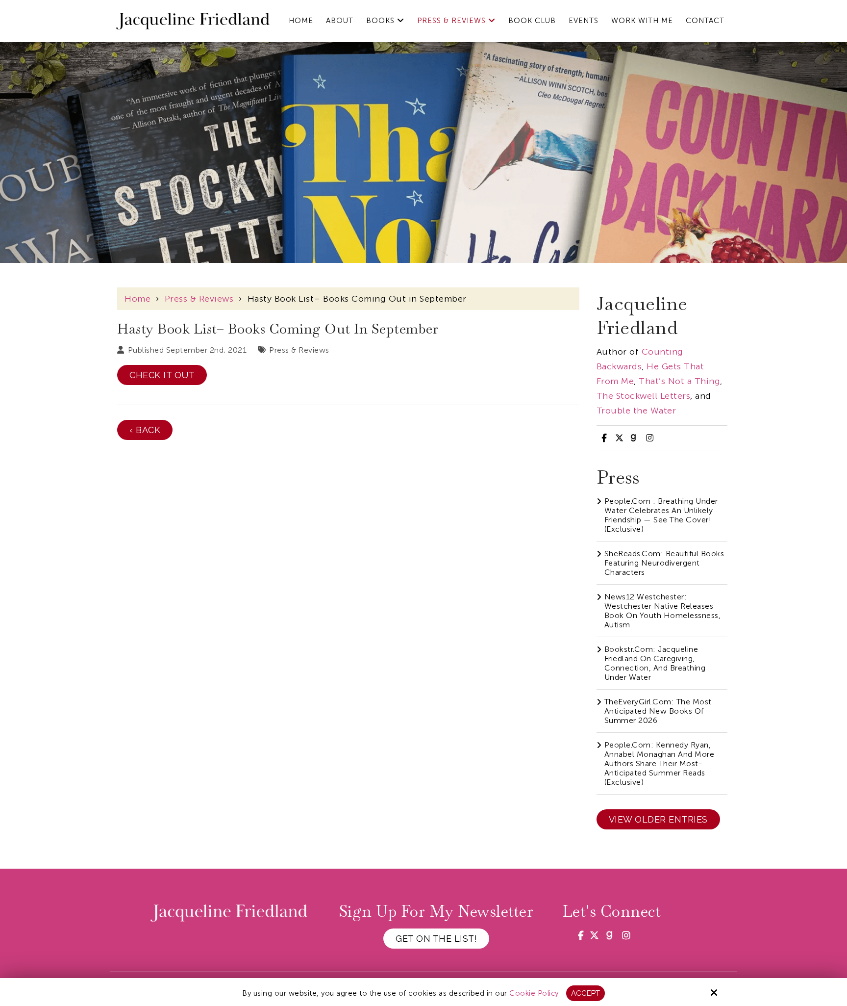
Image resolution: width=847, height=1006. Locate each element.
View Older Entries (658, 819)
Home (137, 298)
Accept (585, 993)
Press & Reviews (199, 298)
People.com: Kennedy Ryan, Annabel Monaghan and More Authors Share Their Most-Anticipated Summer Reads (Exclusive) (659, 763)
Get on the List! (436, 938)
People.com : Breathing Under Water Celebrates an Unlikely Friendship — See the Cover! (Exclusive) (661, 515)
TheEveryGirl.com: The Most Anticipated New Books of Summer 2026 (658, 711)
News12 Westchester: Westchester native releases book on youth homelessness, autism (662, 610)
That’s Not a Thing (679, 381)
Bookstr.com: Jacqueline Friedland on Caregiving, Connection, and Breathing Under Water (655, 663)
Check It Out (162, 375)
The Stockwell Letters (644, 395)
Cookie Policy (534, 993)
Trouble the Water (636, 410)
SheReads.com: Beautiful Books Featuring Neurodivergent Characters (664, 563)
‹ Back (144, 430)
